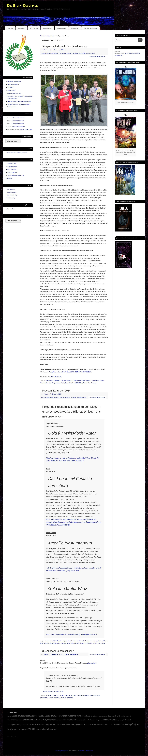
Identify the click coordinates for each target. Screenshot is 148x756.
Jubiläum (80, 695)
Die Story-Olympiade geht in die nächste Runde (19, 101)
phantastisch (44, 697)
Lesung (55, 53)
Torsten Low (110, 724)
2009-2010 (10, 716)
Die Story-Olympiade (22, 5)
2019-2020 (63, 716)
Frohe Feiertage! (11, 90)
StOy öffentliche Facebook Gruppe (15, 175)
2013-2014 (26, 716)
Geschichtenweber (47, 53)
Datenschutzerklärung (90, 28)
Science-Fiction (59, 697)
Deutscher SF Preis (11, 163)
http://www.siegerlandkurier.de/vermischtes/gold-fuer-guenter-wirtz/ (71, 634)
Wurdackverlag (11, 198)
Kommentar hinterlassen (97, 56)
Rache (100, 720)
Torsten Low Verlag (89, 383)
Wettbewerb (21, 28)
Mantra (81, 750)
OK (139, 40)
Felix (130, 716)
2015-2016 (38, 716)
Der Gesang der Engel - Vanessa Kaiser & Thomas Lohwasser (65, 380)
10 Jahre (48, 695)
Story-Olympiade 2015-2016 (28, 725)
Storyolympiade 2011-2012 (81, 725)
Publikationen (47, 28)
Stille (62, 383)
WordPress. (89, 750)
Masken (73, 720)
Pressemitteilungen (65, 53)
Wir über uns (34, 28)
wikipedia (9, 178)
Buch (91, 716)
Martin (46, 394)
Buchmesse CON (51, 641)
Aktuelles (10, 28)
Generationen (13, 720)
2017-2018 (50, 716)
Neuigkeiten (84, 720)
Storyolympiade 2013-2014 (73, 383)
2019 (56, 716)
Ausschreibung (74, 716)
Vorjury (135, 724)
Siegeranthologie (45, 383)
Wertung (25, 729)
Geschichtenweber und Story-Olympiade (17, 152)
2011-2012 (17, 716)
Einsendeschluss (113, 716)
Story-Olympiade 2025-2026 (14, 93)
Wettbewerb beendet (88, 53)
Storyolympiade (65, 725)
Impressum (75, 28)
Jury (45, 720)
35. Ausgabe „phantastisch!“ (58, 650)
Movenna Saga (10, 209)
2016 (44, 716)
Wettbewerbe (81, 397)
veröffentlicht (69, 697)
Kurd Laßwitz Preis (11, 169)
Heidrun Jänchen (70, 695)
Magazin (86, 695)
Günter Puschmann (58, 695)
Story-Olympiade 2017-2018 (51, 725)
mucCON (79, 720)
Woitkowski (47, 50)
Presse (102, 380)
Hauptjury (39, 720)
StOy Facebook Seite (12, 172)
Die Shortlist (10, 87)
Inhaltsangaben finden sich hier (53, 691)
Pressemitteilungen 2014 (56, 390)
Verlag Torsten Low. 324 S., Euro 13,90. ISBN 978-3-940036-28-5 (70, 372)
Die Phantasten (11, 189)
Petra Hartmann (56, 377)
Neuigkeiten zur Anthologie (14, 81)
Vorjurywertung (15, 729)
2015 (32, 716)
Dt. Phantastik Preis (12, 166)
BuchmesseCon (104, 716)
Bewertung (86, 716)
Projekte (66, 654)
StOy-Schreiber (61, 28)
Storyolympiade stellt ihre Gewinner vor (64, 46)
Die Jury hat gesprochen (13, 84)
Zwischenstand (50, 729)
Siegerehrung (56, 383)
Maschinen (66, 720)
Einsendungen (124, 716)
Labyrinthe (51, 720)
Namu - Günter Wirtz (92, 380)
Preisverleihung (93, 720)
